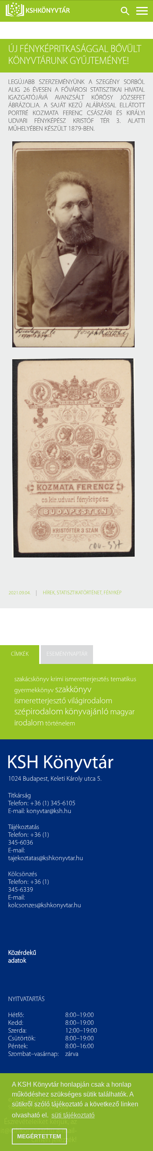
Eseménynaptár (67, 654)
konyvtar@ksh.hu (49, 811)
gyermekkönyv (33, 690)
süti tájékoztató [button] (73, 1115)
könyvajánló (87, 712)
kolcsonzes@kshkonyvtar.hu (44, 905)
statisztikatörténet (79, 593)
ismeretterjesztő (40, 701)
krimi (57, 679)
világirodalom (90, 701)
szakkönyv (73, 690)
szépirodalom (38, 712)
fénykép (113, 593)
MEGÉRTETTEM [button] (39, 1136)
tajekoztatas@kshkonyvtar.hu (45, 858)
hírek (49, 593)
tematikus (123, 679)
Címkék (20, 654)
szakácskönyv (31, 679)
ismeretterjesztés (87, 679)
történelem (60, 724)
